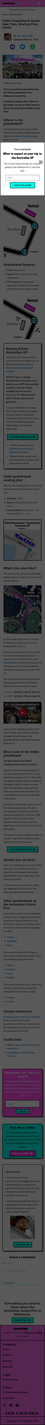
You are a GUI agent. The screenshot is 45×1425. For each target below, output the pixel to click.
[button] (40, 162)
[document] (22, 712)
